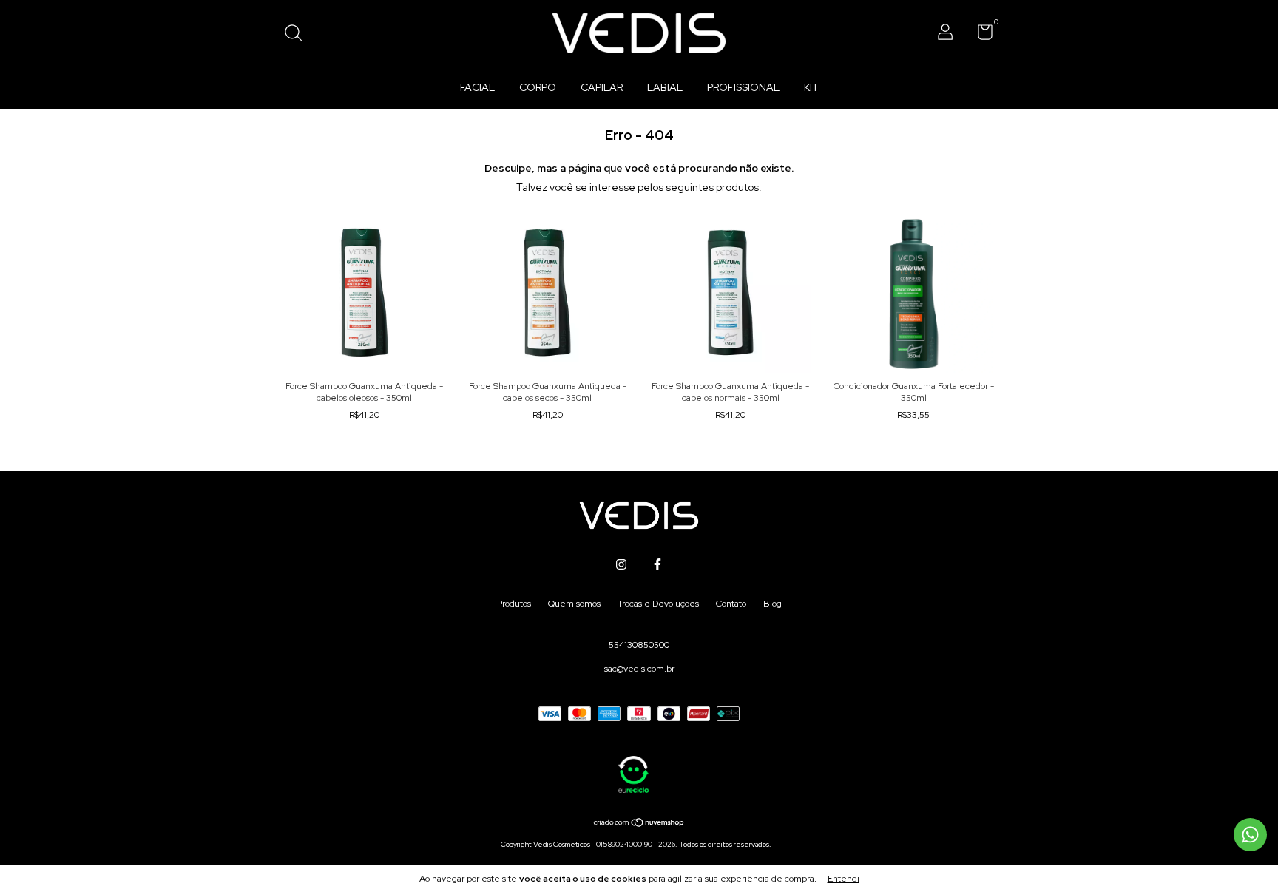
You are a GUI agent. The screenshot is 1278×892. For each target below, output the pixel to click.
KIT (811, 87)
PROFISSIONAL (743, 87)
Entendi (843, 879)
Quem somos (574, 603)
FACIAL (477, 87)
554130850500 (639, 645)
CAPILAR (602, 87)
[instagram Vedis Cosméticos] (621, 564)
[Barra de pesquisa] (298, 34)
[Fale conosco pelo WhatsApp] (1250, 834)
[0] (979, 35)
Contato (731, 603)
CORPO (537, 87)
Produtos (514, 603)
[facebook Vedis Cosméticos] (657, 564)
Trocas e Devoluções (658, 603)
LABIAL (665, 87)
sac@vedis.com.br (639, 669)
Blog (772, 603)
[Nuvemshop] (639, 824)
